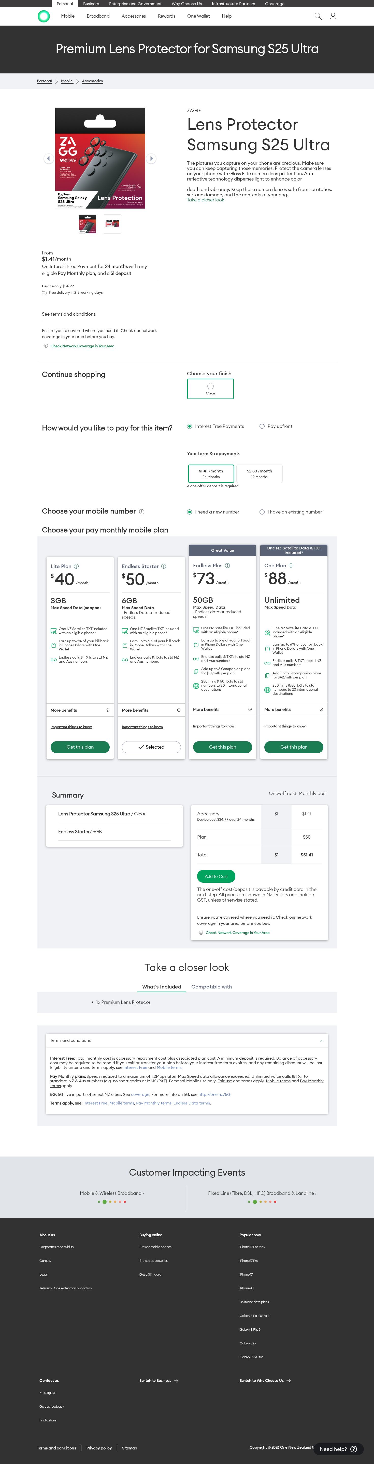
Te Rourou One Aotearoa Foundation (65, 1288)
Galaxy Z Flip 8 (250, 1329)
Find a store (47, 1420)
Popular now (250, 1234)
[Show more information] (76, 566)
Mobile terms (169, 1067)
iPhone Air (247, 1288)
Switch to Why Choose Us (262, 1380)
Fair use (225, 1080)
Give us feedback (51, 1406)
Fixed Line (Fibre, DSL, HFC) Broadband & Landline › (262, 1193)
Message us (47, 1393)
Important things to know (71, 727)
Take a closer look (205, 200)
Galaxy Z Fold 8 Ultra (254, 1316)
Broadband (98, 16)
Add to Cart (216, 876)
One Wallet (198, 16)
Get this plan (80, 747)
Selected (155, 747)
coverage (140, 1094)
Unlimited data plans (254, 1302)
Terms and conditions (56, 1447)
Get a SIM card (150, 1274)
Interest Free (135, 1067)
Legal (43, 1274)
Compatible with (211, 986)
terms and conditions (73, 314)
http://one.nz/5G (214, 1094)
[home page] (43, 16)
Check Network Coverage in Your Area (82, 346)
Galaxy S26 (248, 1343)
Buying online (150, 1234)
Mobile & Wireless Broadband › (112, 1193)
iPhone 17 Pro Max (252, 1247)
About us (47, 1234)
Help (226, 16)
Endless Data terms (192, 1103)
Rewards (166, 16)
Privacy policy (99, 1447)
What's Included (161, 986)
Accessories (134, 16)
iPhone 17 (246, 1274)
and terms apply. (249, 1080)
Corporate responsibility (56, 1247)
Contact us (49, 1380)
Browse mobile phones (155, 1247)
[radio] (210, 389)
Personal (44, 81)
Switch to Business (155, 1380)
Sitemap (129, 1447)
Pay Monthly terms (153, 1103)
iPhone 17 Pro (249, 1260)
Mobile (68, 16)
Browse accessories (153, 1260)
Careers (45, 1260)
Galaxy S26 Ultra (251, 1357)
